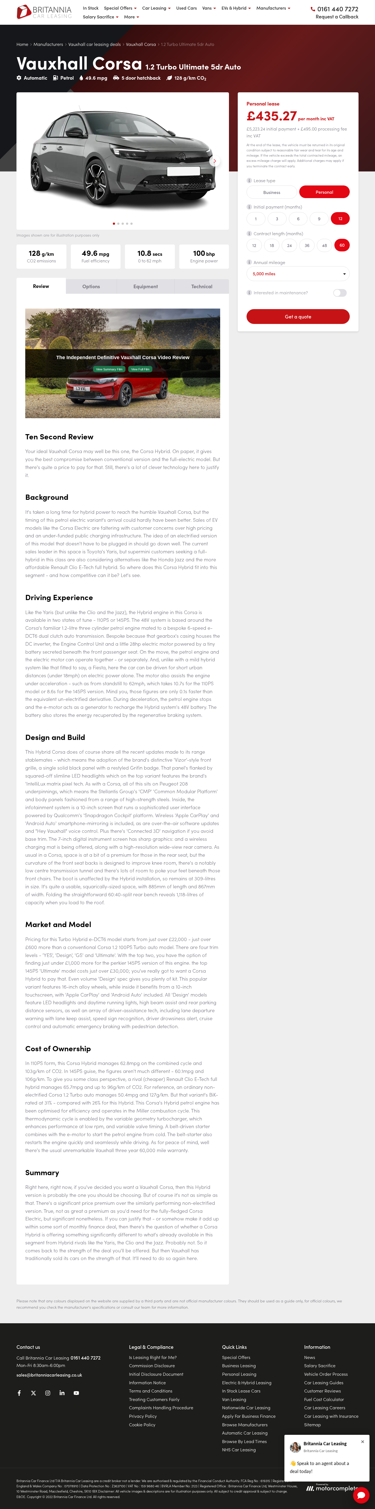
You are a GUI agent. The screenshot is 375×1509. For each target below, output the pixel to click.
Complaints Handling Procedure (161, 1407)
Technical (201, 286)
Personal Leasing (239, 1374)
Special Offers (236, 1357)
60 (342, 245)
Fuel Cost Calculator (324, 1399)
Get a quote (298, 316)
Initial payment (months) (278, 207)
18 (272, 245)
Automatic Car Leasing (245, 1433)
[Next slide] (214, 161)
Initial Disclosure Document (156, 1374)
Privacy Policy (143, 1416)
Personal (324, 191)
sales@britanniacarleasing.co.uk (49, 1375)
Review (41, 285)
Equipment (145, 286)
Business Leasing (239, 1365)
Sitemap (312, 1424)
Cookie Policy (142, 1424)
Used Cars (186, 8)
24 (289, 245)
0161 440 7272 (85, 1357)
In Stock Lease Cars (241, 1391)
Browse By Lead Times (244, 1441)
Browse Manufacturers (245, 1424)
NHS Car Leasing (239, 1449)
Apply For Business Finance (249, 1416)
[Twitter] (33, 1394)
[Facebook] (19, 1394)
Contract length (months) (278, 233)
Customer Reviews (322, 1391)
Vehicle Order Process (326, 1374)
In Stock (91, 8)
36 (307, 245)
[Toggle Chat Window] (361, 1495)
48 (324, 245)
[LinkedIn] (62, 1394)
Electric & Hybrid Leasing (247, 1382)
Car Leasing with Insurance (331, 1416)
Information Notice (147, 1382)
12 (340, 218)
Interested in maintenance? (281, 292)
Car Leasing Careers (324, 1407)
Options (91, 286)
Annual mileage (269, 262)
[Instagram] (48, 1394)
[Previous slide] (30, 161)
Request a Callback (337, 16)
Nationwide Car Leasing (246, 1407)
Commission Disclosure (152, 1365)
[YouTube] (76, 1394)
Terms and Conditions (150, 1391)
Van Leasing (234, 1399)
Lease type (264, 180)
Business (271, 192)
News (309, 1357)
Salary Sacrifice (319, 1365)
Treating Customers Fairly (154, 1399)
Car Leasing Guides (323, 1382)
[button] (114, 224)
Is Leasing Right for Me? (153, 1357)
